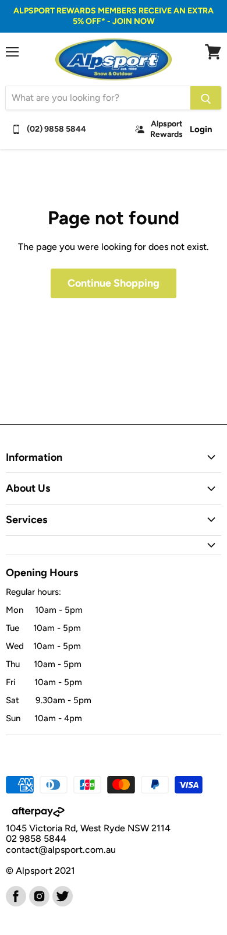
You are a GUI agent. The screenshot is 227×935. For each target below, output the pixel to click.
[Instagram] (38, 895)
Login (201, 129)
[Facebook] (15, 895)
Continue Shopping (113, 283)
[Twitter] (61, 895)
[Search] (205, 98)
